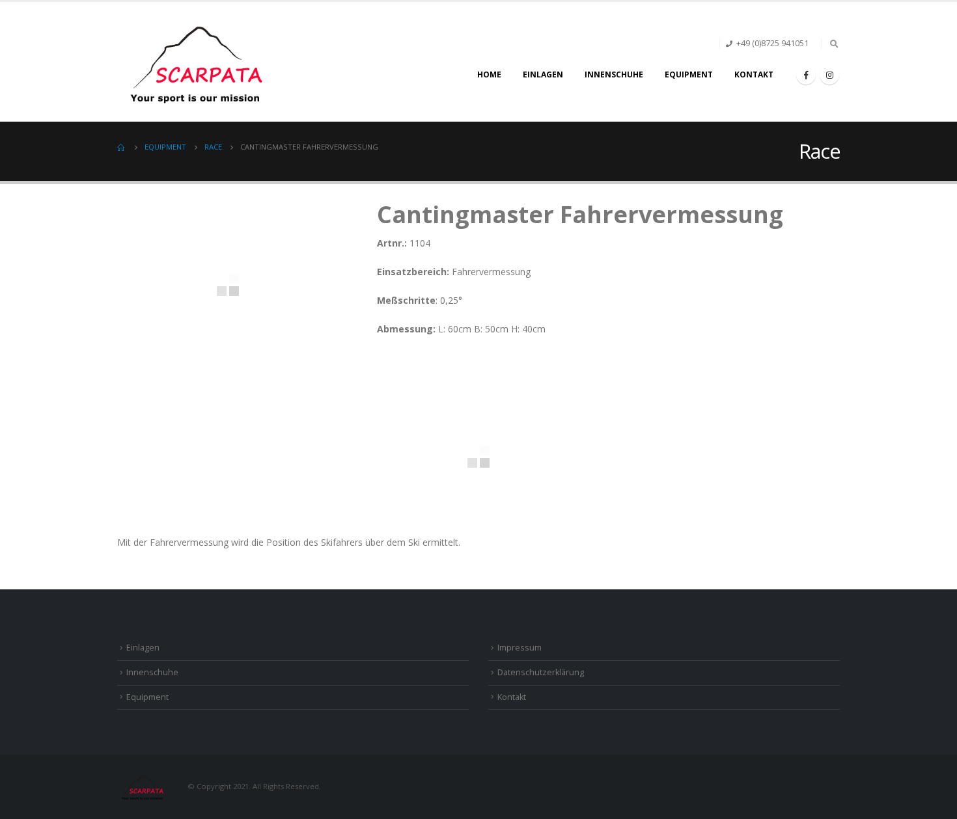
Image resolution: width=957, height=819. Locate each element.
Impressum (519, 647)
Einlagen (543, 74)
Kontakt (753, 74)
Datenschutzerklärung (540, 672)
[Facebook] (806, 75)
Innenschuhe (614, 74)
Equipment (689, 74)
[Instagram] (829, 75)
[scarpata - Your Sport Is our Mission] (198, 62)
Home (489, 74)
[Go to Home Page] (121, 147)
